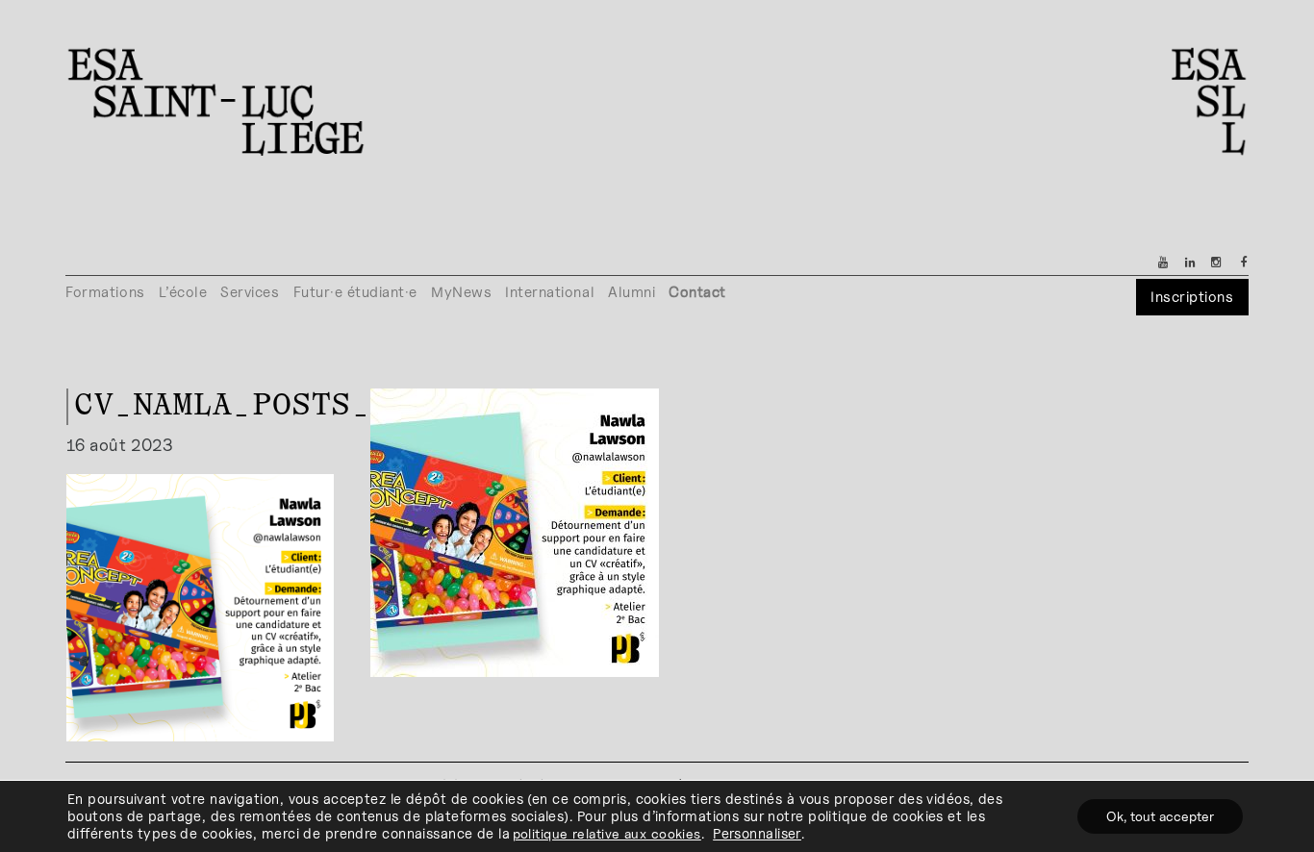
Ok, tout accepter (1160, 816)
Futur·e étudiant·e (355, 292)
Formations (104, 292)
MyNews (461, 292)
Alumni (631, 292)
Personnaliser (757, 833)
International (549, 292)
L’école (183, 292)
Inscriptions (1191, 297)
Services (249, 292)
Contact (697, 292)
